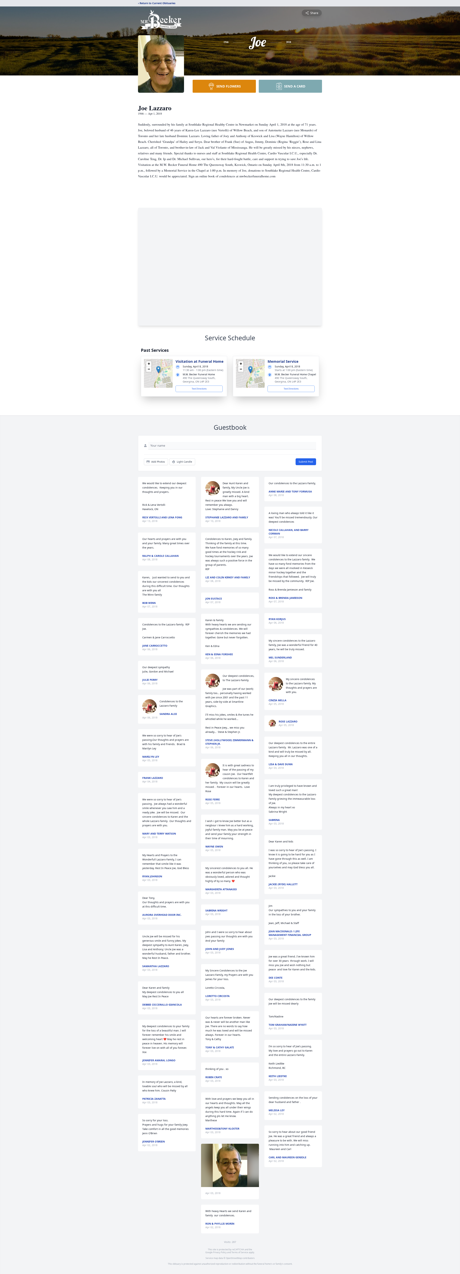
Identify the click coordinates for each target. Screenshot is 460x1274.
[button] (158, 369)
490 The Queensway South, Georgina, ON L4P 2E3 (199, 379)
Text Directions (199, 388)
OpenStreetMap (234, 1258)
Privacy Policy (220, 1252)
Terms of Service (239, 1252)
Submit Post (306, 461)
